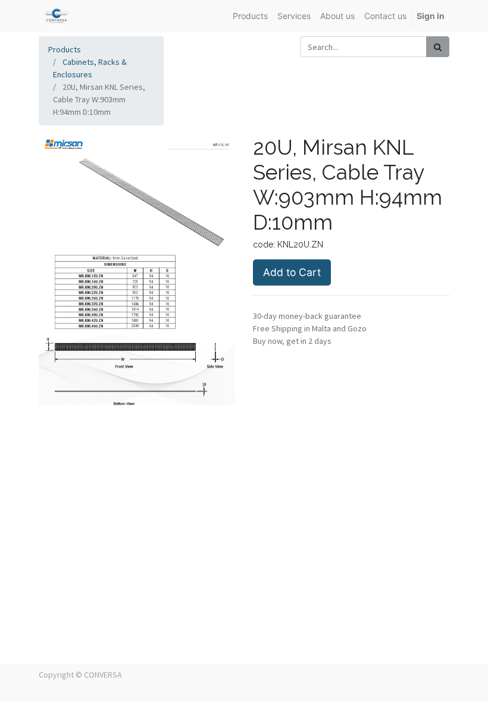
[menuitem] (250, 16)
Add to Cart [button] (292, 272)
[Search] (437, 46)
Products (64, 49)
